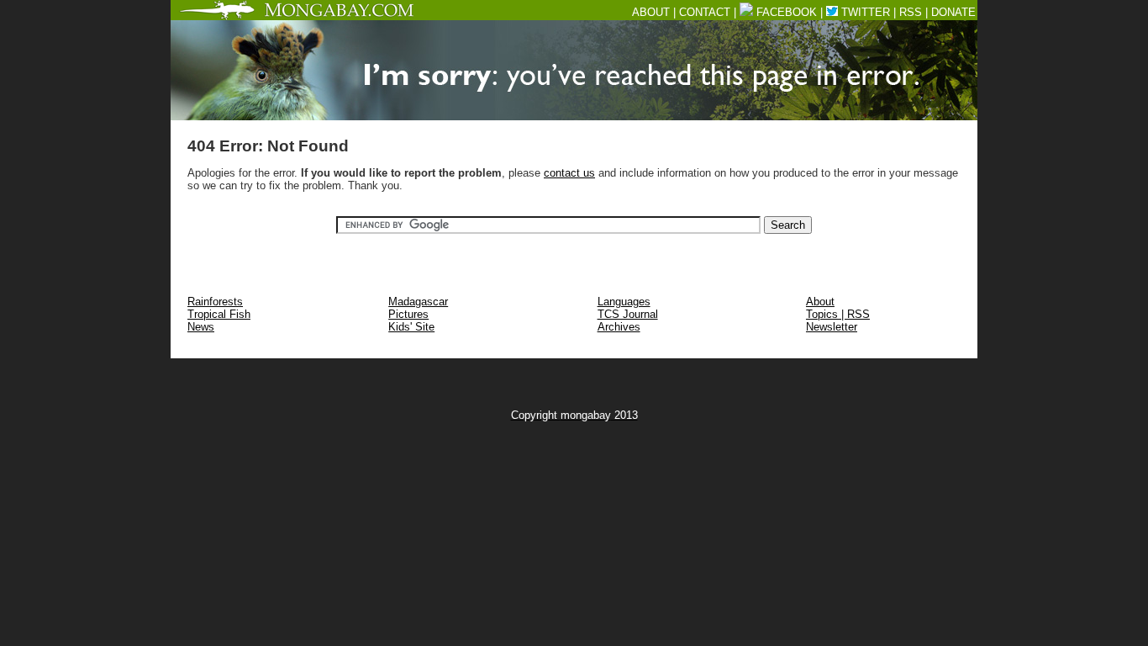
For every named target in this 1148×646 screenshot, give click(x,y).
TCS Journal (628, 314)
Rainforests (215, 301)
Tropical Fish (218, 314)
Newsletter (831, 326)
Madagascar (418, 301)
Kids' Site (411, 326)
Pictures (408, 314)
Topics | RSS (838, 314)
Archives (619, 326)
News (200, 326)
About (820, 301)
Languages (624, 301)
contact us (569, 173)
